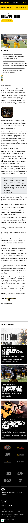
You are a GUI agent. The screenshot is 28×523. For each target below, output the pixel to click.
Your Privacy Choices (6, 514)
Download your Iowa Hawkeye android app (13, 68)
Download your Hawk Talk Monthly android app (15, 63)
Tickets (25, 8)
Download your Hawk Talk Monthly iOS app (13, 61)
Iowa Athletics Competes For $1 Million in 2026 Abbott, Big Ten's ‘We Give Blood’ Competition (13, 425)
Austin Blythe (21, 168)
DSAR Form (17, 511)
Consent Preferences (15, 509)
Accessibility (13, 519)
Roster (20, 7)
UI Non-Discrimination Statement (9, 517)
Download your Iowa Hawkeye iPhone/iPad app (15, 65)
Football (3, 13)
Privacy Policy (4, 509)
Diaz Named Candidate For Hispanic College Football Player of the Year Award (12, 388)
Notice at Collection (19, 514)
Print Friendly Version (6, 303)
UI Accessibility (5, 519)
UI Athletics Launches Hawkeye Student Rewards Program (12, 351)
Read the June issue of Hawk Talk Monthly (13, 56)
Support (9, 7)
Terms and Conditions (7, 511)
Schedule (15, 7)
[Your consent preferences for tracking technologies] (2, 520)
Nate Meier (15, 280)
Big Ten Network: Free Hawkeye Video (12, 70)
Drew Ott (3, 209)
